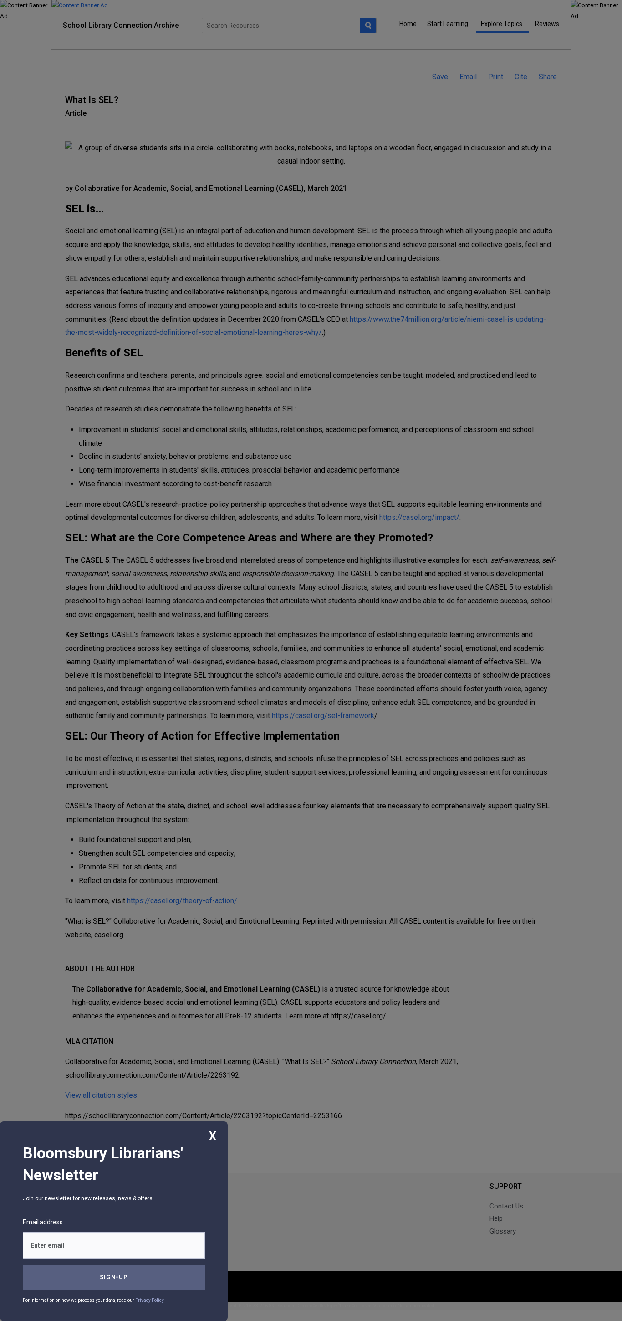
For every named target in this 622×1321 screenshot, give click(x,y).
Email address (43, 1222)
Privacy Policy (149, 1300)
